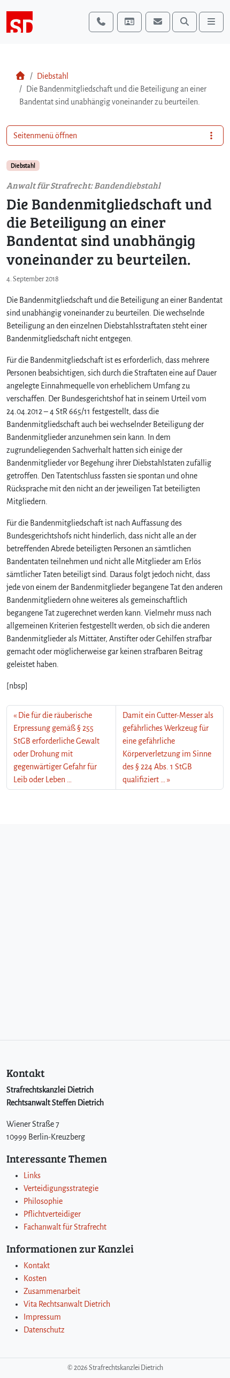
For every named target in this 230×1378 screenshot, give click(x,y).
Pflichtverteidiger (52, 1214)
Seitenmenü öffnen (45, 135)
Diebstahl (52, 76)
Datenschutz (44, 1329)
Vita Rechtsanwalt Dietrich (67, 1304)
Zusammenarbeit (52, 1291)
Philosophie (43, 1201)
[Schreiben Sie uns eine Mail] (157, 22)
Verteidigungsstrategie (61, 1188)
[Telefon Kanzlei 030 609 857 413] (101, 22)
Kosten (35, 1278)
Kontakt (37, 1265)
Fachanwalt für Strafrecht (65, 1227)
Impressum (42, 1317)
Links (32, 1175)
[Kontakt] (129, 22)
